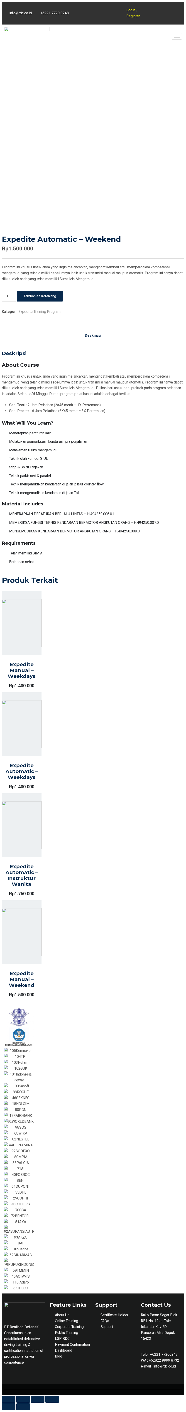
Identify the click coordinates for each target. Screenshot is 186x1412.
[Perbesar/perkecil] (52, 1399)
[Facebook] (103, 7)
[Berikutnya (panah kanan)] (23, 1406)
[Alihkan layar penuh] (37, 1399)
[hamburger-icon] (177, 36)
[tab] (93, 335)
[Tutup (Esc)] (8, 1399)
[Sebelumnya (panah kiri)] (8, 1406)
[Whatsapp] (103, 19)
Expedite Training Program (39, 311)
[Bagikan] (23, 1399)
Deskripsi (93, 335)
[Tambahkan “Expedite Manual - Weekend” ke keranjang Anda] (87, 381)
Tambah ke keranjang (40, 296)
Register (133, 16)
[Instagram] (115, 7)
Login (130, 10)
